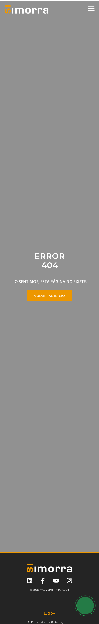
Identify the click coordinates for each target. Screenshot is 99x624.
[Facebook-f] (43, 581)
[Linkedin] (30, 581)
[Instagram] (69, 581)
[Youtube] (56, 581)
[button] (91, 8)
